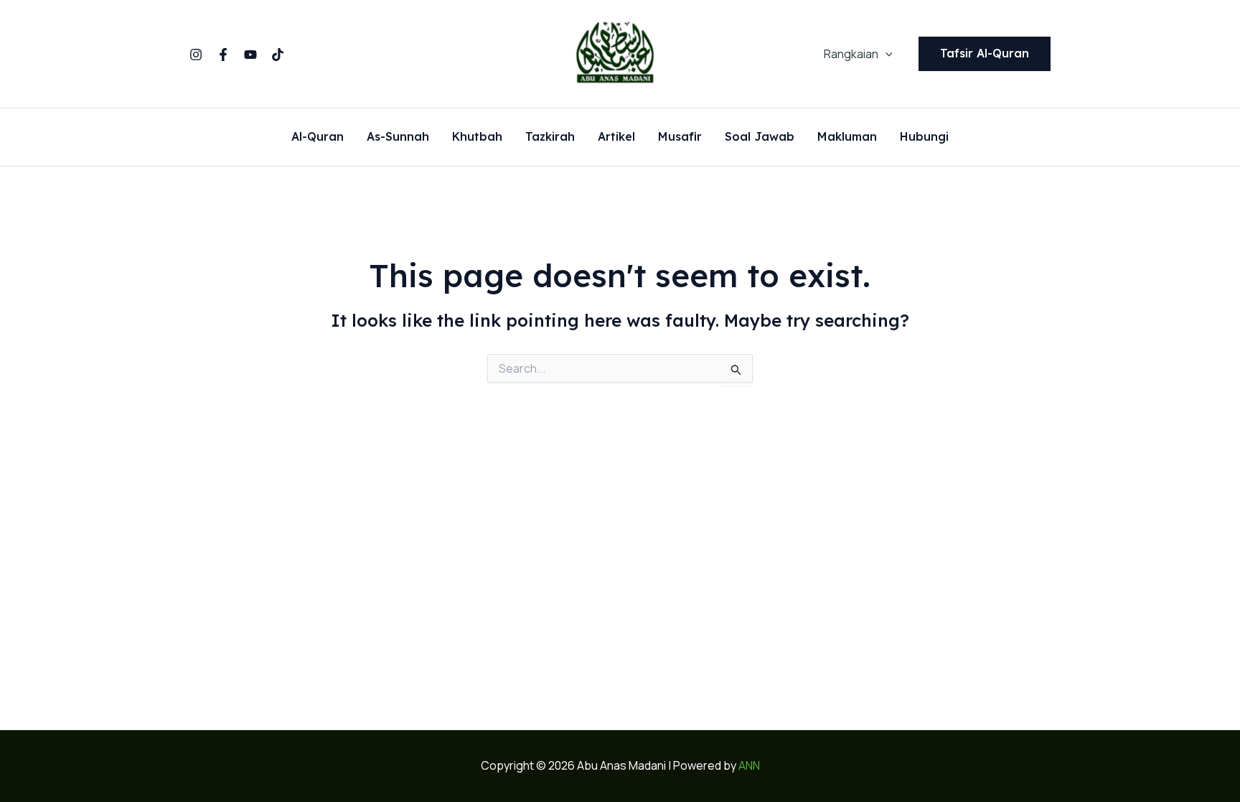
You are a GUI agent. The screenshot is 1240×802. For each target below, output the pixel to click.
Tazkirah (550, 137)
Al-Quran (317, 137)
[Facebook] (223, 54)
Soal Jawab (759, 137)
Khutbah (477, 137)
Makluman (847, 137)
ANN (749, 765)
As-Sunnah (398, 137)
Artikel (616, 137)
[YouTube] (250, 54)
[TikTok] (277, 54)
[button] (885, 54)
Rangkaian (851, 54)
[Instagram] (195, 54)
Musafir (680, 137)
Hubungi (924, 137)
